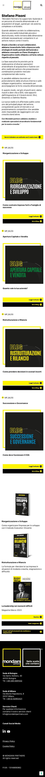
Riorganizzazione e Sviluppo (15, 153)
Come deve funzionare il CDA (16, 455)
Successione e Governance (15, 403)
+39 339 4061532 (14, 681)
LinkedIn (4, 731)
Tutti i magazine (33, 623)
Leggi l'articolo (34, 216)
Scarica (36, 617)
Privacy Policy (9, 741)
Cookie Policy (9, 746)
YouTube (8, 731)
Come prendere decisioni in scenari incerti (22, 372)
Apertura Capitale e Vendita (15, 236)
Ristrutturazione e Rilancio (15, 320)
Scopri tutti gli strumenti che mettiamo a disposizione (17, 631)
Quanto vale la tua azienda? (15, 288)
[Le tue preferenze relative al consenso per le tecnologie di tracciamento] (41, 773)
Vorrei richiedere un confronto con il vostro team (21, 137)
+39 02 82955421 (14, 699)
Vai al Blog (35, 221)
